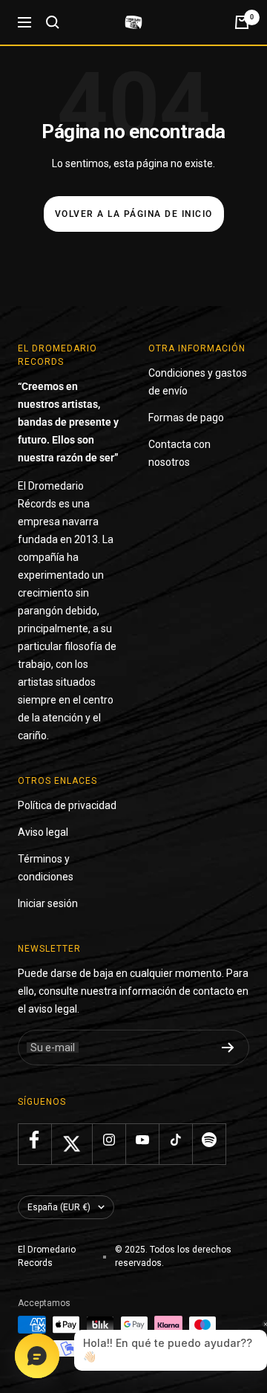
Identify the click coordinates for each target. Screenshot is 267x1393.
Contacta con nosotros (179, 453)
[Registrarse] (228, 1047)
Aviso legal (43, 832)
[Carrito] (241, 22)
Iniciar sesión (48, 903)
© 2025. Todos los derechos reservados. (173, 1256)
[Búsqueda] (52, 22)
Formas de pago (186, 417)
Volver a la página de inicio (134, 214)
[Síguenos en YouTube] (142, 1140)
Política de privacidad (67, 805)
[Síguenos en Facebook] (34, 1140)
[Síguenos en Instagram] (108, 1140)
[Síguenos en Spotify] (208, 1140)
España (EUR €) (58, 1207)
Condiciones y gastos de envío (197, 382)
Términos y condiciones (45, 868)
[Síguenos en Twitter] (71, 1143)
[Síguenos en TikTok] (175, 1140)
